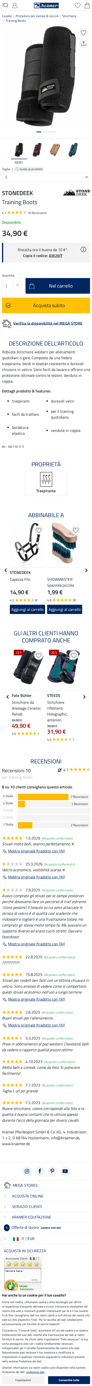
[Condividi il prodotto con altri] (83, 43)
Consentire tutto (69, 1380)
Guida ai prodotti (31, 169)
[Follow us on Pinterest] (52, 1171)
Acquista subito (49, 305)
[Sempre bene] (22, 1274)
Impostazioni (23, 1380)
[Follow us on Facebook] (40, 1171)
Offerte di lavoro (33, 1227)
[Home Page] (46, 5)
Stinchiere (69, 15)
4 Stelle (8, 803)
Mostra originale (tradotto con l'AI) (36, 851)
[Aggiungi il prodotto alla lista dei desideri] (83, 32)
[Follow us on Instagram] (27, 1171)
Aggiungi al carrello (27, 609)
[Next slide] (86, 154)
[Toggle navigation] (5, 5)
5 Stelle (8, 796)
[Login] (15, 5)
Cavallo (7, 15)
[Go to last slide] (6, 570)
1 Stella (8, 824)
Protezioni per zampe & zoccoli (37, 15)
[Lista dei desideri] (77, 5)
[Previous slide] (6, 154)
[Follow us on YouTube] (65, 1171)
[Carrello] (87, 5)
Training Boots (16, 20)
